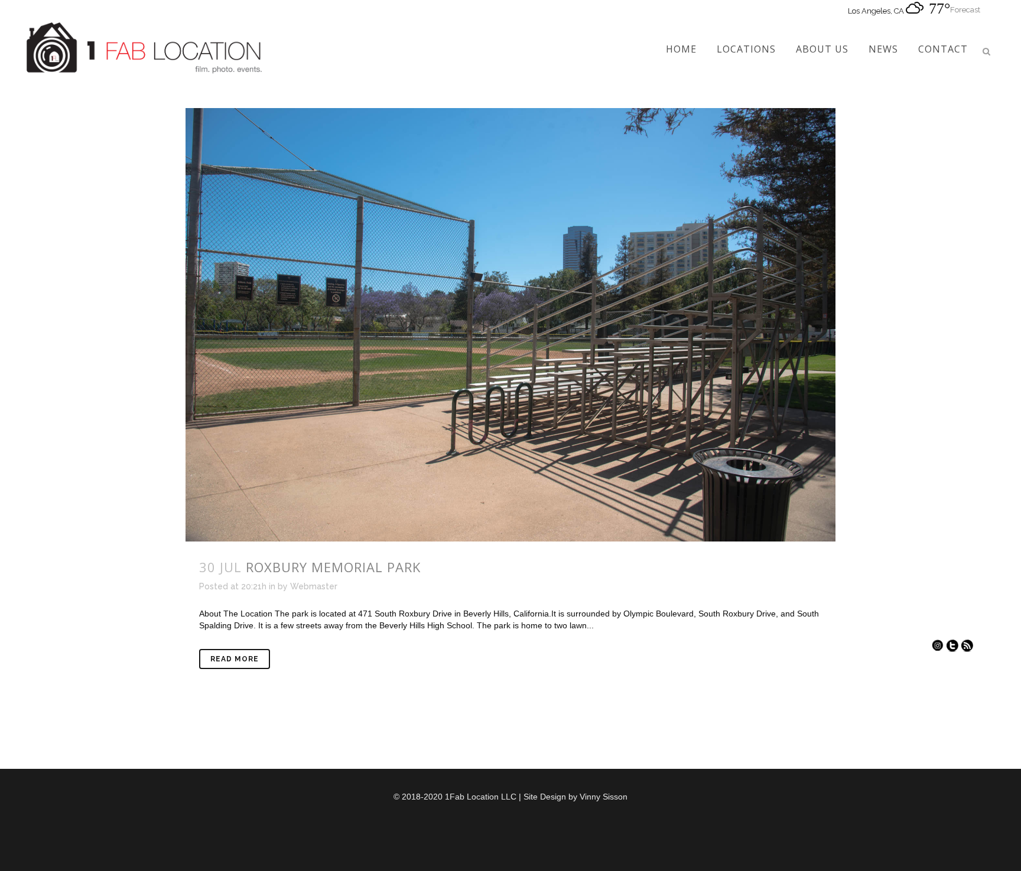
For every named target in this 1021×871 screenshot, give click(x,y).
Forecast (965, 9)
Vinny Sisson (603, 796)
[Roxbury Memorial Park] (510, 324)
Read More (234, 659)
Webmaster (313, 586)
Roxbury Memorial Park (333, 567)
